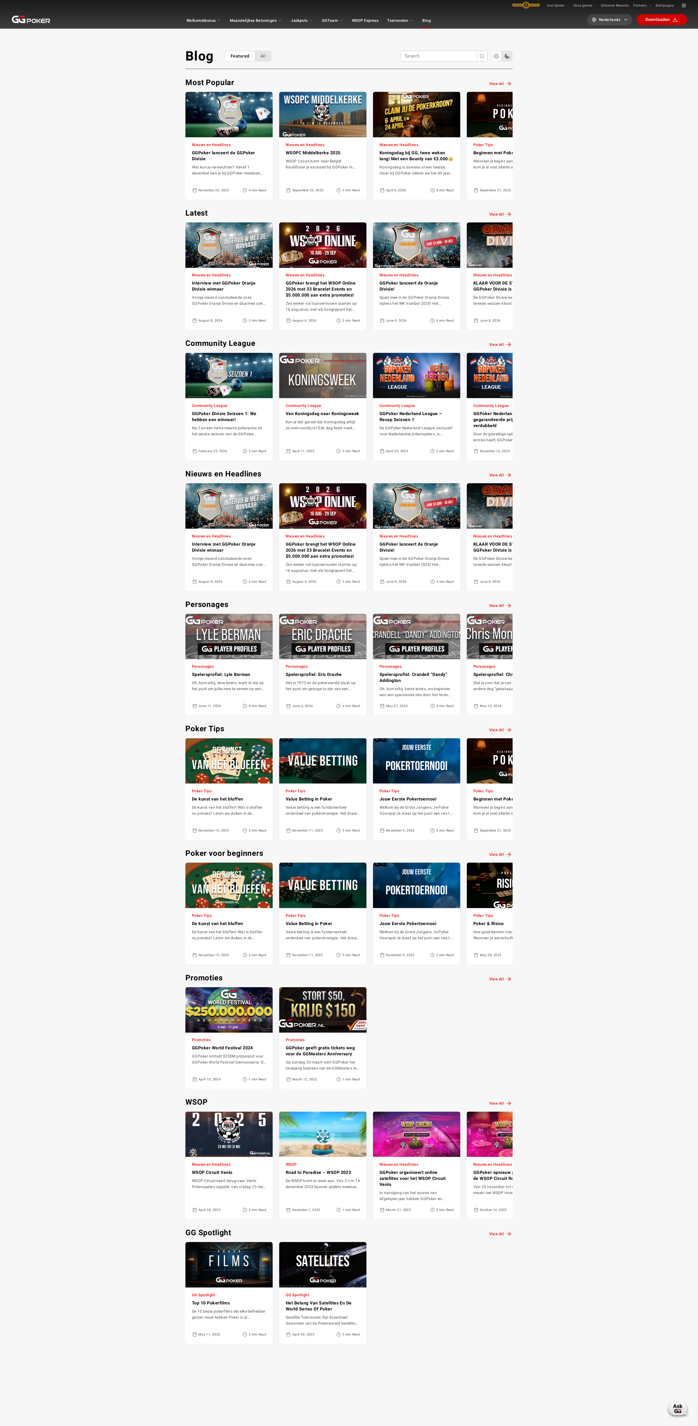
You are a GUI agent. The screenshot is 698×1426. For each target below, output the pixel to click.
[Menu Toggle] (684, 5)
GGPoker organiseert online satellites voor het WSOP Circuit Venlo (413, 1178)
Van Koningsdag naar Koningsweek (322, 413)
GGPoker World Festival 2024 (222, 1047)
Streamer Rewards (615, 5)
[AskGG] (678, 1408)
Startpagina (664, 5)
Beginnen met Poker (494, 152)
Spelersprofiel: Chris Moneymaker (509, 674)
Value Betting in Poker (309, 799)
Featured (240, 56)
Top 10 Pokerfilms (211, 1303)
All (263, 56)
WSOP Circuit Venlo (212, 1172)
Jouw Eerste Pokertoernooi (408, 799)
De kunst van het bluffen (217, 799)
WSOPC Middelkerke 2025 (313, 152)
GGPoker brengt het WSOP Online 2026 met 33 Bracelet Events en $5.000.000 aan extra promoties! (321, 289)
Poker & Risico (488, 923)
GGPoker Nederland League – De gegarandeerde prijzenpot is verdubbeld (507, 419)
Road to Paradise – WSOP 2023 (318, 1172)
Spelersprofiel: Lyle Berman (221, 674)
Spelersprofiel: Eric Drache (314, 674)
